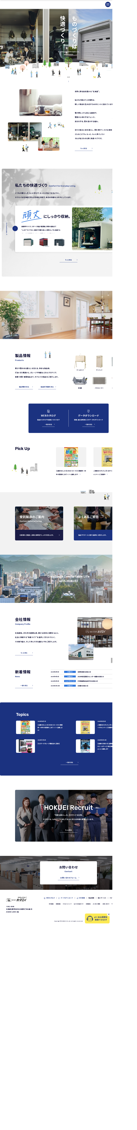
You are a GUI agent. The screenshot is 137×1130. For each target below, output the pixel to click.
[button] (15, 228)
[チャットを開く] (97, 918)
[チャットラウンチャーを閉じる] (109, 914)
